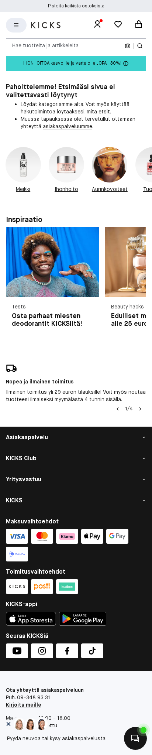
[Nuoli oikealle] (140, 409)
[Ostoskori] (138, 25)
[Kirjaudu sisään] (97, 25)
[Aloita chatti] (135, 738)
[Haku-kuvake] (140, 46)
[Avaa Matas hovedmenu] (16, 25)
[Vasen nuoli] (118, 409)
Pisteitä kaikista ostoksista (76, 6)
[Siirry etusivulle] (46, 25)
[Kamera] (128, 46)
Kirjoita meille (23, 704)
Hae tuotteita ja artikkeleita (45, 45)
